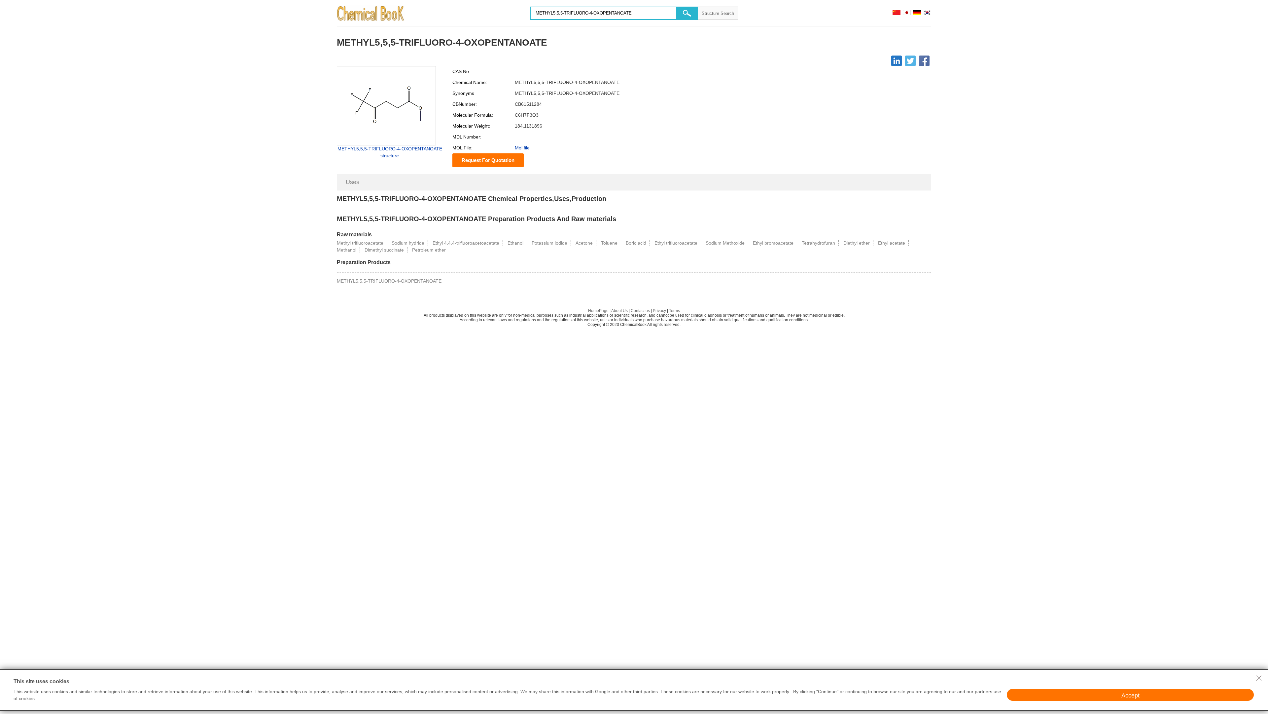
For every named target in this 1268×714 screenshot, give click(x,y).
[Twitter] (910, 61)
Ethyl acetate (891, 243)
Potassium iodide (549, 243)
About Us (619, 310)
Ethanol (515, 243)
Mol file (522, 147)
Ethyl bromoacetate (773, 243)
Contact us (640, 310)
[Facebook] (924, 61)
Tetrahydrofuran (818, 243)
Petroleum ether (429, 250)
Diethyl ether (856, 243)
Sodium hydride (408, 243)
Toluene (609, 243)
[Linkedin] (896, 61)
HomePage (598, 310)
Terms (674, 310)
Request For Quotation (488, 160)
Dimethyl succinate (384, 250)
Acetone (584, 243)
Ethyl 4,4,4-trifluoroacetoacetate (466, 243)
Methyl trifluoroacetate (360, 243)
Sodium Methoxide (725, 243)
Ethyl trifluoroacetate (675, 243)
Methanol (346, 250)
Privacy (659, 310)
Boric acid (636, 243)
